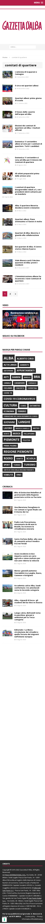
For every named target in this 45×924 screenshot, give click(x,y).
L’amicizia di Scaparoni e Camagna (26, 73)
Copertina (32, 388)
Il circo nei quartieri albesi (26, 85)
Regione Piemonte (18, 452)
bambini (16, 377)
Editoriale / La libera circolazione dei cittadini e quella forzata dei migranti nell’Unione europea (26, 633)
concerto (20, 388)
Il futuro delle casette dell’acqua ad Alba (25, 113)
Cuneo (23, 406)
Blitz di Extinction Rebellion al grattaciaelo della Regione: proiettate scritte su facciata (27, 494)
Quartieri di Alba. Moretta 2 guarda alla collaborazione (27, 234)
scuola (31, 458)
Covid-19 (8, 393)
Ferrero (22, 411)
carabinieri (19, 383)
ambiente (24, 365)
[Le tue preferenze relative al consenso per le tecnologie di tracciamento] (4, 919)
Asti (6, 377)
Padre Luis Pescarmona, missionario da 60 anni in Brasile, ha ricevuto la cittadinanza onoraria (25, 525)
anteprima (8, 371)
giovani (9, 422)
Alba (8, 358)
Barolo (27, 377)
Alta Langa (10, 364)
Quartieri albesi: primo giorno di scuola (28, 99)
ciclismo (8, 388)
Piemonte (11, 440)
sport (7, 464)
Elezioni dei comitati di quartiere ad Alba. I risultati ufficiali (27, 127)
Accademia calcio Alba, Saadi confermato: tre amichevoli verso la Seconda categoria (27, 587)
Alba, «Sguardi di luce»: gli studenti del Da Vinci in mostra (28, 601)
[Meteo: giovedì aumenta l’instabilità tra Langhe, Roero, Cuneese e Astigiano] (7, 576)
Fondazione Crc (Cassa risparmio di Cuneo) (20, 416)
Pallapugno (29, 434)
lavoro (8, 428)
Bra (37, 377)
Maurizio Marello (23, 428)
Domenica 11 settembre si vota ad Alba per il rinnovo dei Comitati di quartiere (28, 159)
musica (16, 433)
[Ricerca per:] (22, 47)
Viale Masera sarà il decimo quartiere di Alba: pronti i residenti (27, 262)
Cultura (10, 405)
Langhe (24, 422)
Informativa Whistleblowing (32, 919)
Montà (6, 434)
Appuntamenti (26, 370)
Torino (17, 465)
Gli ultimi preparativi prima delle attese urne (27, 174)
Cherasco (32, 383)
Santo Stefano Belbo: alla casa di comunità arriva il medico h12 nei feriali (28, 541)
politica (26, 440)
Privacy (39, 916)
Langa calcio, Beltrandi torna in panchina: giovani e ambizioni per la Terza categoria (27, 616)
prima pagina (10, 445)
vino (18, 475)
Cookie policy (30, 916)
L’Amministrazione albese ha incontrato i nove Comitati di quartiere (28, 278)
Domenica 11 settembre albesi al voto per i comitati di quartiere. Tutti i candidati (28, 143)
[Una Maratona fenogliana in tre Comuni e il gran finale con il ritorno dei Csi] (7, 512)
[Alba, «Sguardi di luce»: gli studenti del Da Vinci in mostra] (7, 605)
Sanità (19, 458)
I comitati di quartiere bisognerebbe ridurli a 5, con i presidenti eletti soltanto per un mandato (28, 190)
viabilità (8, 475)
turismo (29, 464)
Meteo (36, 428)
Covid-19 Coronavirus (19, 398)
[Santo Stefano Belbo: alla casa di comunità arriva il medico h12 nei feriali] (7, 544)
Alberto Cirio (25, 358)
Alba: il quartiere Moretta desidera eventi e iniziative (27, 206)
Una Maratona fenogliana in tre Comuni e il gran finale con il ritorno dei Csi (28, 509)
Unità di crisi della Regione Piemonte (19, 470)
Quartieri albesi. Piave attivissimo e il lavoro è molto (28, 220)
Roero (8, 458)
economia (9, 411)
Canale (7, 383)
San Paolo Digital (20, 898)
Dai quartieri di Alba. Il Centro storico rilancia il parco (28, 247)
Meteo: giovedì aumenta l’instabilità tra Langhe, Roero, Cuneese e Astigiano (28, 573)
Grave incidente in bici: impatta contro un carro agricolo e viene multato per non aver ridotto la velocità (27, 557)
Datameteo (35, 406)
